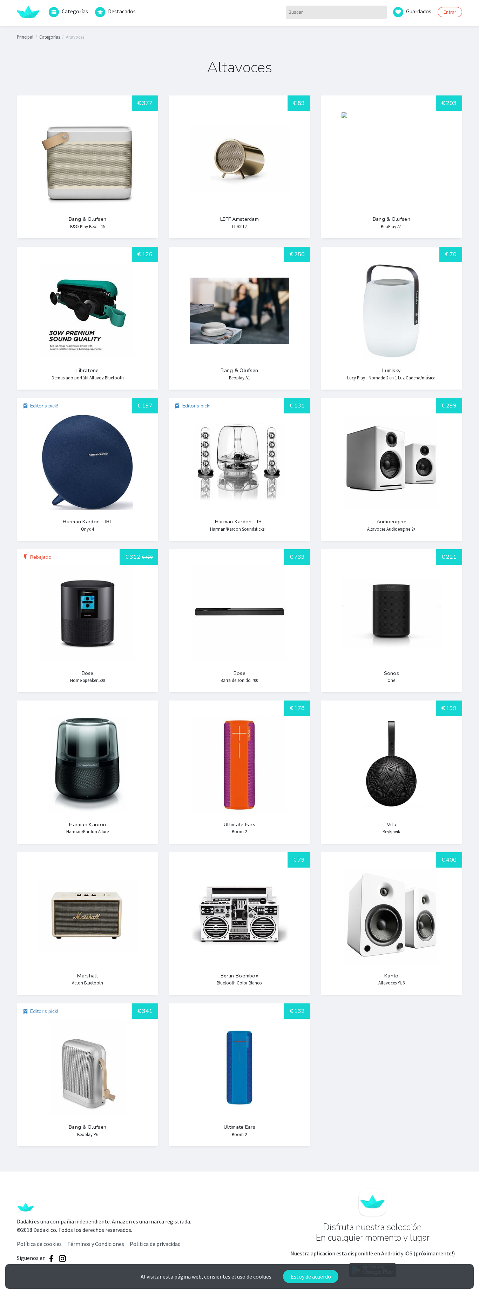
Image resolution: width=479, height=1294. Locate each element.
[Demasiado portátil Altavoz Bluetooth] (87, 318)
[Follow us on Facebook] (51, 1258)
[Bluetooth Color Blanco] (239, 923)
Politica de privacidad (155, 1243)
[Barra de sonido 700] (239, 620)
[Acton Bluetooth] (87, 923)
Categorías (75, 11)
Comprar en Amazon (75, 208)
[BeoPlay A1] (391, 166)
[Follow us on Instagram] (62, 1258)
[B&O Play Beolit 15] (87, 166)
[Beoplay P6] (87, 1074)
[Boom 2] (239, 772)
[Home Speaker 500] (87, 620)
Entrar (450, 12)
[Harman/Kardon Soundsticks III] (239, 469)
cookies (262, 1276)
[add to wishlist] (121, 208)
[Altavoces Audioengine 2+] (391, 469)
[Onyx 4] (87, 469)
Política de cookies (39, 1243)
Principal (25, 37)
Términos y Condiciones (95, 1243)
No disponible (75, 813)
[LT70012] (239, 166)
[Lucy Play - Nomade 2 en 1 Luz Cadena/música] (391, 318)
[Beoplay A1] (239, 318)
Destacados (122, 11)
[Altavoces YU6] (391, 923)
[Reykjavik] (391, 772)
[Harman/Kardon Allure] (87, 772)
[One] (391, 620)
